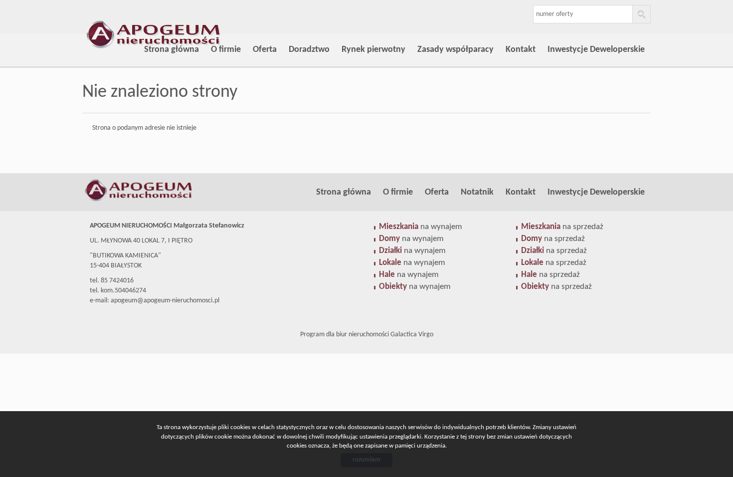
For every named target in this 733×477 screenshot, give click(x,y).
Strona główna (171, 49)
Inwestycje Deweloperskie (596, 49)
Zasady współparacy (455, 49)
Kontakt (521, 49)
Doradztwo (309, 49)
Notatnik (477, 192)
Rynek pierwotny (373, 49)
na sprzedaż (562, 227)
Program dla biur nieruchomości (345, 334)
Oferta (265, 49)
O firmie (226, 49)
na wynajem (420, 227)
